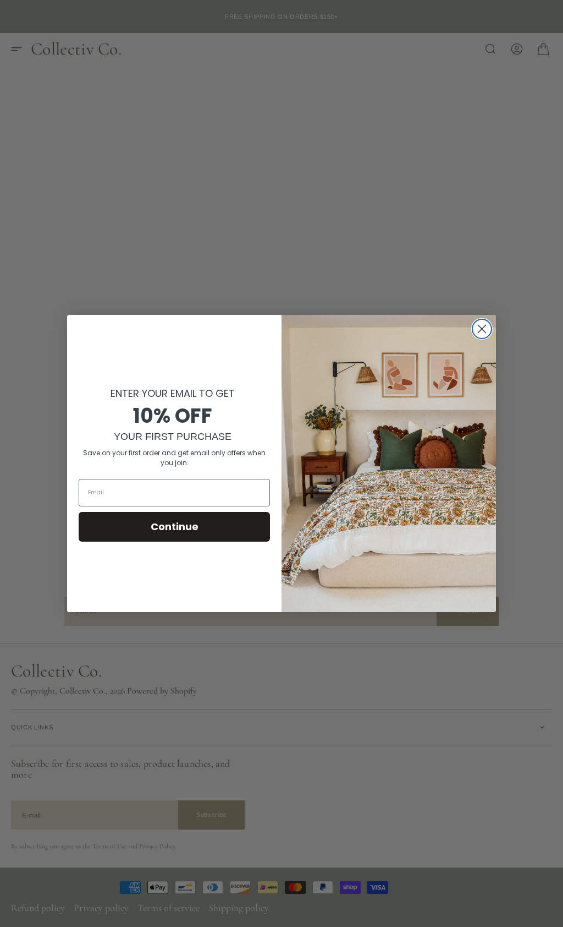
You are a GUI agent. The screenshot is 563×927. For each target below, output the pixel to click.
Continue (174, 526)
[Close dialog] (482, 329)
